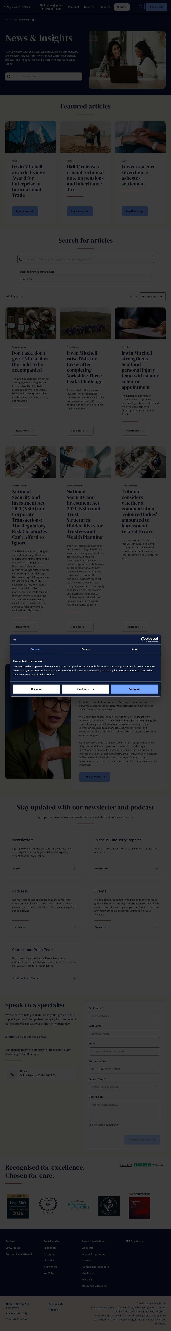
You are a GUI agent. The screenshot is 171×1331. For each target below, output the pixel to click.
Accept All (134, 688)
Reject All (36, 688)
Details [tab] (85, 649)
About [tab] (135, 649)
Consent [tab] (35, 649)
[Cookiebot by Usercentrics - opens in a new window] (143, 639)
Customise (83, 688)
